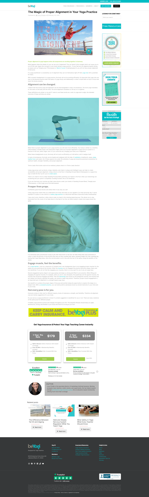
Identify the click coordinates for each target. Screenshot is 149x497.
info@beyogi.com (56, 449)
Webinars (101, 451)
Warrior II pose (61, 68)
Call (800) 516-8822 (115, 1)
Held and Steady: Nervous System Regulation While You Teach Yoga (61, 423)
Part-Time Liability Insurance (83, 451)
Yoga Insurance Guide (81, 453)
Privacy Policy (57, 492)
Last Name (114, 121)
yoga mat (85, 73)
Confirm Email (105, 129)
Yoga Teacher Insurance (82, 447)
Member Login (104, 1)
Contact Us (55, 451)
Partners (101, 455)
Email (103, 125)
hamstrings (62, 276)
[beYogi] (31, 6)
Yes (110, 134)
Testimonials (102, 456)
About (100, 447)
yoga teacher (35, 266)
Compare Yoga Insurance (82, 455)
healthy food (31, 159)
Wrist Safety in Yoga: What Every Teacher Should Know (85, 422)
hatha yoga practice (57, 194)
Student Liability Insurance (82, 449)
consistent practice (45, 285)
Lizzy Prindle (41, 15)
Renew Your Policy (57, 458)
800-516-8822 (56, 447)
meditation (77, 157)
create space (53, 173)
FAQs (100, 453)
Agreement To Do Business (73, 492)
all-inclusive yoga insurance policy (62, 390)
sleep (94, 157)
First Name (105, 121)
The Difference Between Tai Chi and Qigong (39, 421)
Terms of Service (64, 492)
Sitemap (101, 460)
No (115, 134)
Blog (100, 449)
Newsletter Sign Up (104, 458)
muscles (60, 268)
